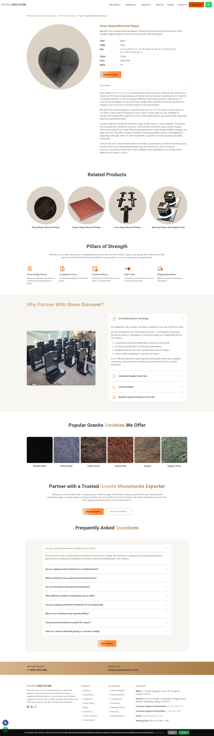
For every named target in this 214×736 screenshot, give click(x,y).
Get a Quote (196, 4)
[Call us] (5, 723)
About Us (160, 4)
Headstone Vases (118, 707)
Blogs (85, 707)
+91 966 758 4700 (175, 706)
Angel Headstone (118, 690)
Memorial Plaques (67, 15)
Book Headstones (118, 695)
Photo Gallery (88, 703)
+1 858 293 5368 (173, 711)
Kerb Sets (115, 712)
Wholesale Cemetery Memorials (41, 15)
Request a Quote (110, 74)
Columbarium (116, 699)
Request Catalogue (119, 511)
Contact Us (182, 4)
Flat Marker (115, 703)
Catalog (170, 4)
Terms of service (90, 716)
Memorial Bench (117, 716)
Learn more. (159, 732)
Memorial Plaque (120, 93)
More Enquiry (107, 643)
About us (87, 690)
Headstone (87, 699)
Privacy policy (88, 720)
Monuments (88, 695)
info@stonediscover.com (152, 716)
